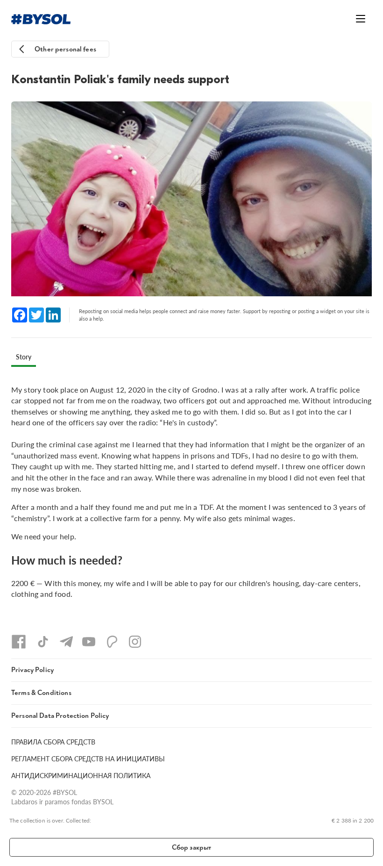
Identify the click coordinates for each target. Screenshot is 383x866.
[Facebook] (19, 642)
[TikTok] (43, 642)
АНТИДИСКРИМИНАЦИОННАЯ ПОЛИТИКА (80, 775)
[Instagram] (135, 641)
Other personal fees (65, 49)
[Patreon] (112, 642)
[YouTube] (89, 641)
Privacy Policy (32, 670)
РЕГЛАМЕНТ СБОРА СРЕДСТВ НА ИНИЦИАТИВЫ (88, 758)
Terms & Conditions (41, 692)
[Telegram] (66, 641)
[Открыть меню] (360, 18)
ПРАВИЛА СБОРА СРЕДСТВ (53, 741)
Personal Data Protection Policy (60, 715)
